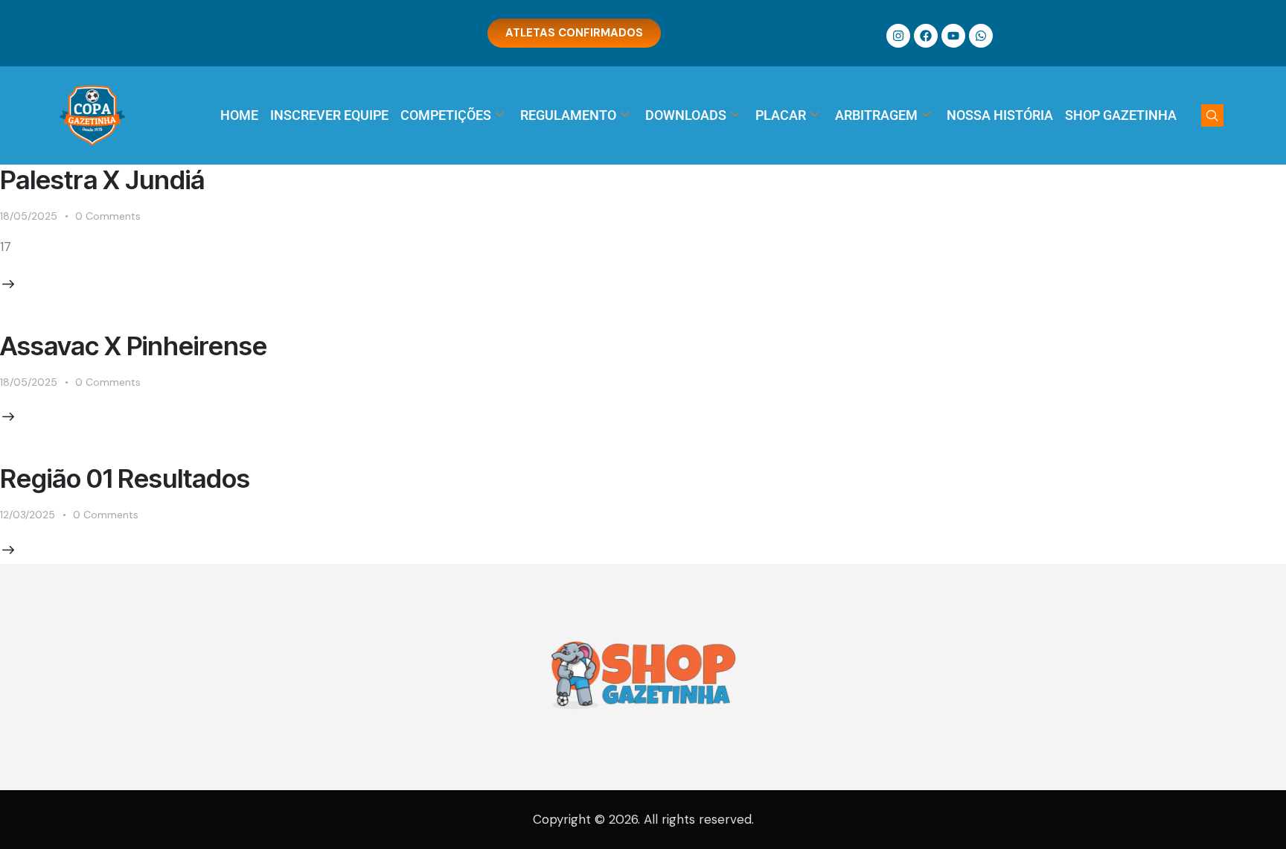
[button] (1212, 115)
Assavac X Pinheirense (133, 345)
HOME (239, 115)
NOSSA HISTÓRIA (1000, 115)
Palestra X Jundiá (102, 179)
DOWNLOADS (685, 115)
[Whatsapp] (981, 36)
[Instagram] (898, 36)
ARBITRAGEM (876, 115)
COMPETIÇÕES (445, 115)
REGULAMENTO (568, 115)
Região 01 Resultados (125, 478)
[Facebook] (926, 36)
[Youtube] (953, 36)
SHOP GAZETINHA (1121, 115)
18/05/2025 (28, 216)
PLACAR (780, 115)
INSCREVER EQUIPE (329, 115)
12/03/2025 (27, 514)
